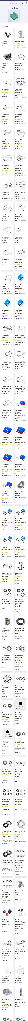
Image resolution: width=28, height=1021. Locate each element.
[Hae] (5, 3)
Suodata (6, 26)
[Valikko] (1, 3)
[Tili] (23, 3)
